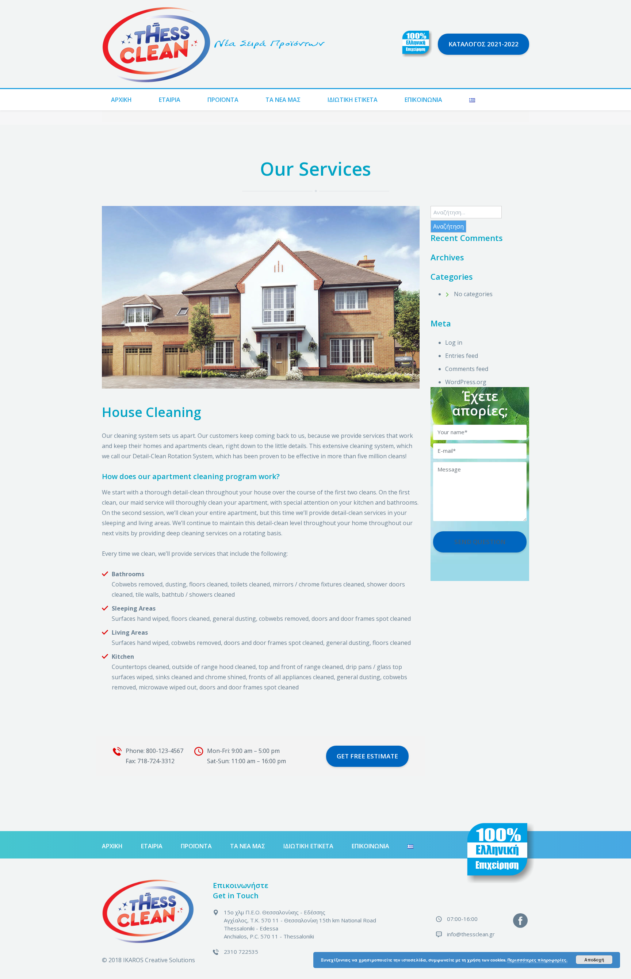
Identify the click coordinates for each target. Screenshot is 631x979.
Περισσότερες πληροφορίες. (537, 960)
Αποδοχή (594, 959)
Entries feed (461, 356)
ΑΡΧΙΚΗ (121, 100)
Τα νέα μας (283, 100)
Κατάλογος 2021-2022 (483, 44)
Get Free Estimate (367, 756)
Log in (453, 343)
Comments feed (466, 369)
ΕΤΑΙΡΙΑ (169, 100)
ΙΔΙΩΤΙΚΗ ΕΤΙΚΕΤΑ (353, 100)
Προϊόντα (222, 100)
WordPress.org (465, 382)
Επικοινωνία (423, 100)
